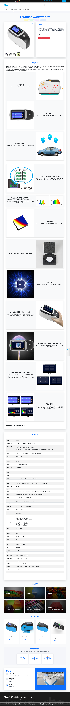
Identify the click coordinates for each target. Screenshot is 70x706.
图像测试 (19, 704)
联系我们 (62, 5)
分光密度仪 (35, 703)
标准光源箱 (25, 704)
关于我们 (55, 5)
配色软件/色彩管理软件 (32, 704)
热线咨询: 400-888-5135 (44, 37)
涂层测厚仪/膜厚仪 (61, 703)
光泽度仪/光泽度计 (28, 703)
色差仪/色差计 (21, 703)
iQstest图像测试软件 (41, 704)
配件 (54, 704)
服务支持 (48, 5)
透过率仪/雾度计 (41, 703)
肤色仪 (55, 703)
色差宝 (16, 703)
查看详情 (7, 639)
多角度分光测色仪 (18, 11)
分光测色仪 (13, 11)
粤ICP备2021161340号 (15, 699)
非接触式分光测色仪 (49, 703)
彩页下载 (58, 37)
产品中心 (26, 5)
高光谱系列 (14, 704)
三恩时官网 (19, 5)
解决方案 (41, 5)
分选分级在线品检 (48, 704)
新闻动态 (34, 5)
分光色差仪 (11, 703)
